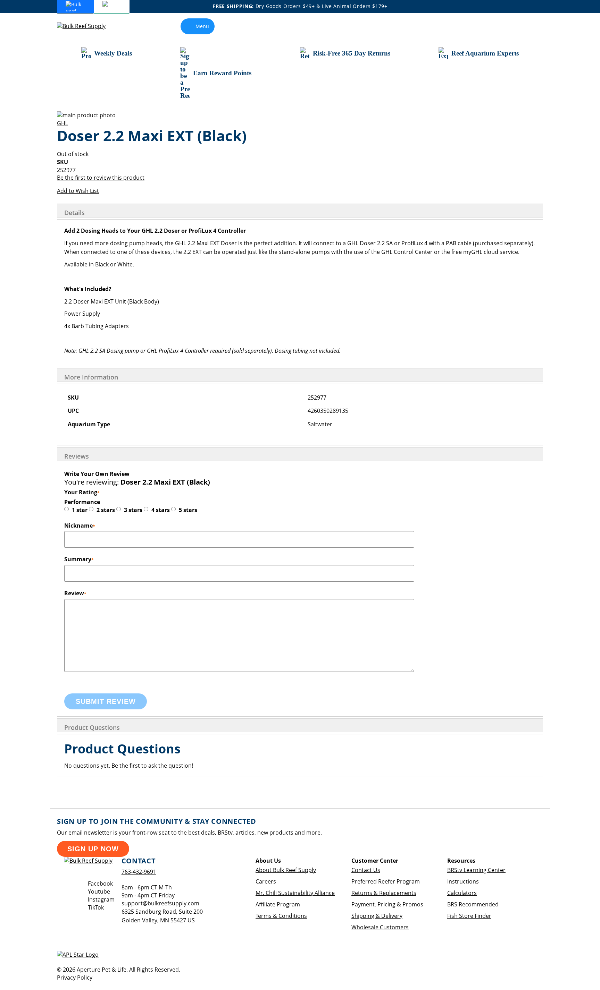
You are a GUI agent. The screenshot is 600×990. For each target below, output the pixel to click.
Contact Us (365, 870)
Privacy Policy (74, 977)
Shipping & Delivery (376, 916)
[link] (523, 26)
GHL (62, 123)
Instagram (101, 899)
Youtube (99, 891)
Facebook (100, 883)
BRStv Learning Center (476, 870)
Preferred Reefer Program (385, 881)
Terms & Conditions (281, 916)
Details (74, 212)
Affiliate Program (278, 904)
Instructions (463, 881)
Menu (202, 26)
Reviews (76, 456)
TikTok (96, 907)
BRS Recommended (473, 904)
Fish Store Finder (469, 916)
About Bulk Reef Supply (286, 870)
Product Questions (92, 727)
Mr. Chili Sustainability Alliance (295, 893)
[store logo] (86, 26)
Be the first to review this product (100, 177)
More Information (91, 377)
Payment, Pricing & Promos (387, 904)
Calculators (462, 893)
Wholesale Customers (380, 927)
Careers (266, 881)
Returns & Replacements (383, 893)
